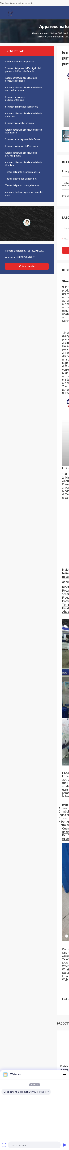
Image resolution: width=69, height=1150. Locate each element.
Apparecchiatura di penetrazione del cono (24, 193)
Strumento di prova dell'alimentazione (15, 98)
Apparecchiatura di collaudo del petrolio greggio (21, 154)
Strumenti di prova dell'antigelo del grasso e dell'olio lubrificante (23, 69)
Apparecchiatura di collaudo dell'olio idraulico (23, 164)
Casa (35, 33)
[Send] (64, 1144)
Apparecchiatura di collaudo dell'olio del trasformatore (23, 89)
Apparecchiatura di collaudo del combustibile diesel (21, 79)
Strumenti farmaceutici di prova (21, 106)
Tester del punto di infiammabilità (22, 172)
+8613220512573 (35, 250)
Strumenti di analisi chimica (19, 123)
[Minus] (64, 1074)
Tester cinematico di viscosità (21, 178)
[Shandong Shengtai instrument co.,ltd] (10, 13)
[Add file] (4, 1144)
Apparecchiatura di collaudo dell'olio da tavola (23, 115)
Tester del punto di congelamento (22, 185)
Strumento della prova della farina (22, 139)
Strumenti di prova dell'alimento (21, 146)
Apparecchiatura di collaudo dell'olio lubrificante (23, 131)
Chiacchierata (26, 266)
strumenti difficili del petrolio (19, 61)
